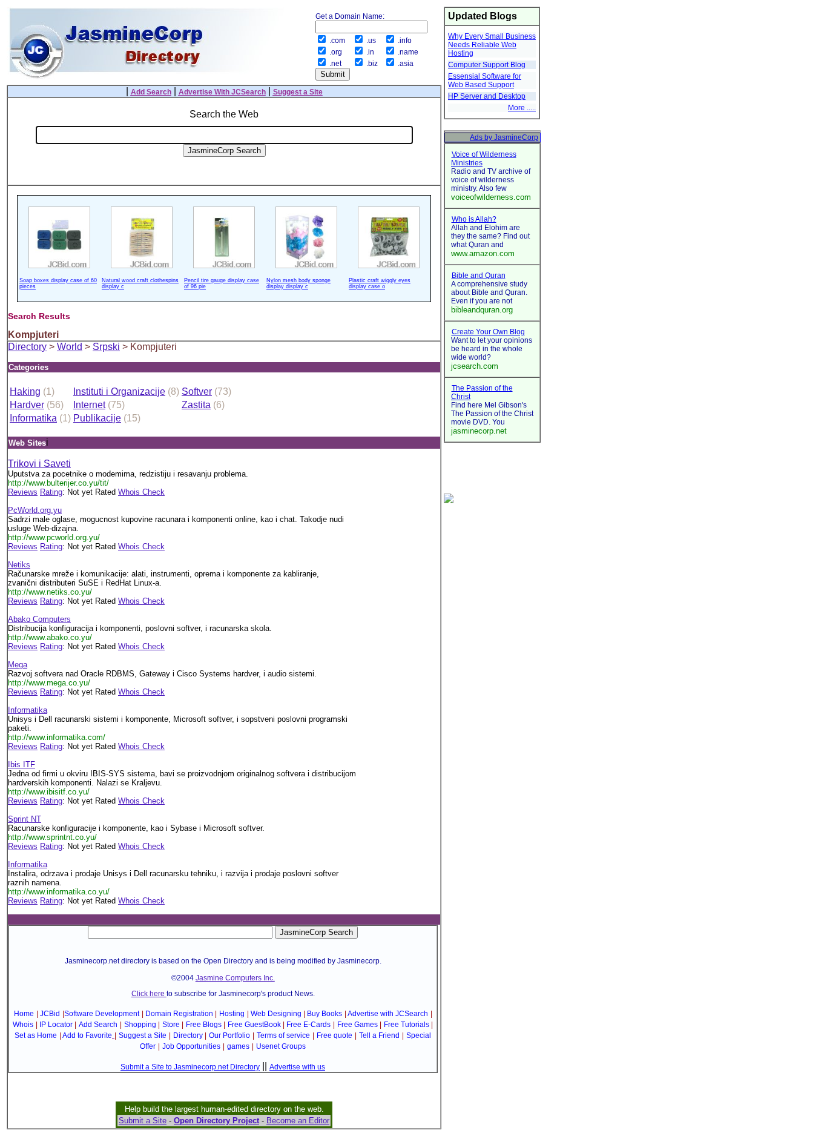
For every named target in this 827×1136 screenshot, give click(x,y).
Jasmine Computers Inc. (235, 978)
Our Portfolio (229, 1035)
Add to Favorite (87, 1035)
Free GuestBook (254, 1024)
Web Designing (276, 1013)
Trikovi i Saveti (39, 463)
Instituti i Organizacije (119, 391)
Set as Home (36, 1035)
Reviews (23, 492)
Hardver (27, 405)
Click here (148, 993)
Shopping (140, 1024)
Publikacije (97, 418)
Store (171, 1024)
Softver (197, 391)
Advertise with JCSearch (388, 1013)
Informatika (33, 418)
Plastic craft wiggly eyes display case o (379, 283)
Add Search (98, 1024)
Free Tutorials (406, 1024)
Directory (27, 347)
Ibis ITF (21, 764)
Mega (17, 664)
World (69, 347)
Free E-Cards (308, 1024)
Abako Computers (39, 619)
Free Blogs (204, 1024)
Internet (89, 405)
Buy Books (324, 1013)
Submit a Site (142, 1120)
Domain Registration (179, 1013)
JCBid (50, 1013)
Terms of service (283, 1035)
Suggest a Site (142, 1035)
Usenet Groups (281, 1046)
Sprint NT (24, 819)
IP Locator (56, 1024)
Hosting (232, 1013)
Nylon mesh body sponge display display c (298, 283)
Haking (25, 391)
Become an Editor (297, 1120)
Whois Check (141, 492)
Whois (23, 1024)
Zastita (196, 405)
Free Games (357, 1024)
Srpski (106, 347)
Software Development (101, 1013)
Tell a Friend (379, 1035)
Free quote (334, 1035)
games (238, 1046)
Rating (51, 492)
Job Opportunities (191, 1046)
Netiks (19, 564)
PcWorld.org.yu (35, 510)
